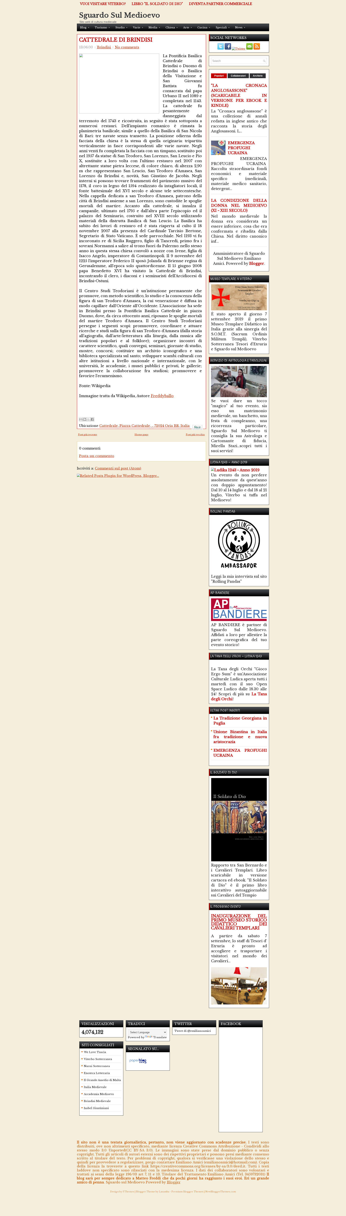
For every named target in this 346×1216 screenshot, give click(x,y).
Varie (138, 27)
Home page (141, 434)
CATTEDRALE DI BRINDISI (115, 40)
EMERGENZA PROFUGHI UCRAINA (241, 148)
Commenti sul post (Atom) (118, 468)
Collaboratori (238, 75)
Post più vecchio (195, 434)
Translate (160, 1037)
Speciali (222, 27)
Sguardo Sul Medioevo (119, 15)
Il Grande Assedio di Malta (102, 1080)
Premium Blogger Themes (187, 1191)
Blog (84, 27)
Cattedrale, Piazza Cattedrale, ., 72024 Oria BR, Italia (144, 426)
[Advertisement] (126, 405)
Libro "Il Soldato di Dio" (157, 4)
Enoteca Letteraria (97, 1073)
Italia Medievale (95, 1087)
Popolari (219, 75)
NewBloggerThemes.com (220, 1191)
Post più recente (87, 434)
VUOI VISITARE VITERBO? (103, 4)
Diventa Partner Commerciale (220, 4)
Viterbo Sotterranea (98, 1059)
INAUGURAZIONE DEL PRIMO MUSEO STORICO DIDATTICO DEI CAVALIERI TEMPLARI (239, 922)
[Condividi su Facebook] (92, 419)
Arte (187, 27)
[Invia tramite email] (81, 419)
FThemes (128, 1191)
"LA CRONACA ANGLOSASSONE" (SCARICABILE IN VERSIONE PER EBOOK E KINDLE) (239, 95)
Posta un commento (96, 456)
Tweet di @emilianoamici (192, 1031)
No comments (127, 47)
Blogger (256, 263)
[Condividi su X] (88, 419)
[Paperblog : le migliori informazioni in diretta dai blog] (138, 1063)
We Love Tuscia (95, 1052)
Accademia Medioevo (99, 1094)
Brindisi (104, 47)
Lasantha (164, 1191)
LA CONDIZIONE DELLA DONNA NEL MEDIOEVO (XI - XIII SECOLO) (239, 205)
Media (154, 27)
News (240, 27)
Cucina (203, 27)
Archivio (258, 75)
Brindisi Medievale (97, 1101)
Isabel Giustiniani (96, 1108)
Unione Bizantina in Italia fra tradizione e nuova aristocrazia (240, 737)
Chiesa (172, 27)
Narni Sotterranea (97, 1066)
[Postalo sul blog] (85, 419)
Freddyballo (162, 396)
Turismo (102, 27)
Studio (121, 27)
